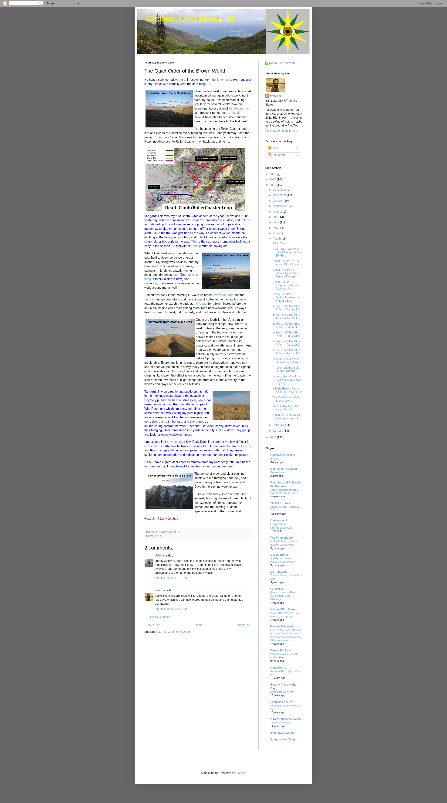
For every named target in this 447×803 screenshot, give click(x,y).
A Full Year (279, 243)
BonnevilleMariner (282, 626)
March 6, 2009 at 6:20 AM (171, 608)
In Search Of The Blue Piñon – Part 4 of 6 (286, 325)
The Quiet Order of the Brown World (286, 399)
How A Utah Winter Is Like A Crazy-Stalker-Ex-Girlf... (287, 252)
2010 (273, 179)
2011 (273, 174)
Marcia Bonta (279, 554)
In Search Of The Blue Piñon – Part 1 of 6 (286, 352)
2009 (273, 185)
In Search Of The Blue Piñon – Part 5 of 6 (286, 316)
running (196, 246)
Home (199, 625)
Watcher (160, 590)
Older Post (243, 625)
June (276, 222)
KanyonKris (278, 667)
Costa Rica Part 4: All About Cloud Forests (287, 262)
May (276, 228)
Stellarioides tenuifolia (282, 691)
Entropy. (275, 458)
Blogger (240, 773)
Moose (245, 446)
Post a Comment (160, 617)
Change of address (281, 527)
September (280, 206)
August (277, 211)
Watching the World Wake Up (190, 18)
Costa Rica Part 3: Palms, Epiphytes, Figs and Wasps (285, 273)
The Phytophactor (282, 537)
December (280, 189)
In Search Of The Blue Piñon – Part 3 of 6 (286, 334)
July (276, 217)
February (279, 425)
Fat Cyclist (277, 588)
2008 (273, 437)
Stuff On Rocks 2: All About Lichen (285, 408)
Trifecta (149, 299)
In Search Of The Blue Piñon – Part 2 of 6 (286, 343)
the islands (233, 112)
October (278, 200)
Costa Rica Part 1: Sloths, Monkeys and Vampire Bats (287, 298)
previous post (176, 441)
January (278, 430)
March (277, 238)
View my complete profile (281, 130)
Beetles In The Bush (283, 468)
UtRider (160, 555)
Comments (278, 155)
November (280, 195)
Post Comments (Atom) (176, 631)
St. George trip (239, 108)
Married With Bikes (282, 609)
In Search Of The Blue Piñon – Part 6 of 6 (286, 308)
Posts (274, 148)
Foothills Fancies (281, 702)
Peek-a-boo (277, 472)
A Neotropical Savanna (285, 719)
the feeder (200, 303)
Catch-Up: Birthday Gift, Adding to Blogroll (287, 416)
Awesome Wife (223, 295)
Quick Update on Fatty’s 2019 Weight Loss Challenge (284, 596)
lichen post (224, 79)
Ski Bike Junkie (280, 503)
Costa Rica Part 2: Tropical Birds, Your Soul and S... (286, 285)
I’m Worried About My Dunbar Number (285, 369)
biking (158, 535)
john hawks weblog (282, 732)
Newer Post (153, 625)
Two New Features (281, 722)
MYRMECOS (278, 571)
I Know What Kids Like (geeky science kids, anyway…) (286, 380)
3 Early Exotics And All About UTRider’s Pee (287, 390)
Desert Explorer (280, 650)
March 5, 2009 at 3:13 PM (171, 578)
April (276, 233)
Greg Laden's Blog (282, 739)
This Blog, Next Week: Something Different (286, 360)
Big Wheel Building (282, 455)
